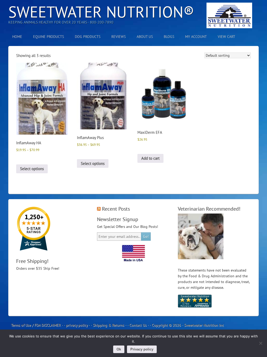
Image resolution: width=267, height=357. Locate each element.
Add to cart (150, 158)
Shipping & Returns (108, 325)
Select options (32, 168)
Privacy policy (141, 349)
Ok (119, 349)
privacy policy (77, 325)
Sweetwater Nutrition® (101, 12)
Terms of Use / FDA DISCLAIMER (36, 325)
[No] (260, 343)
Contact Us (138, 325)
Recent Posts (116, 208)
